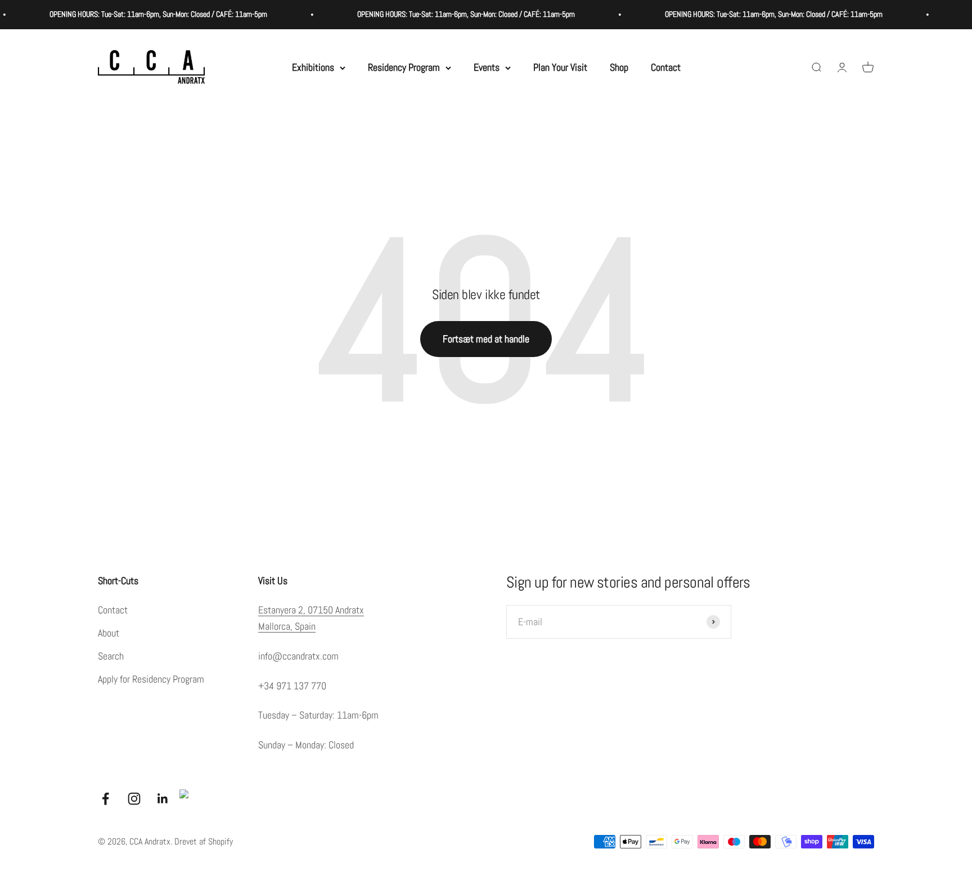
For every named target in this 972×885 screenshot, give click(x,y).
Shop (619, 67)
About (108, 632)
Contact (666, 67)
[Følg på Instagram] (134, 798)
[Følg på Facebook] (105, 798)
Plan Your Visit (560, 67)
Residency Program (404, 67)
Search (111, 655)
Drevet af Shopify (203, 841)
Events (487, 67)
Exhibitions (313, 67)
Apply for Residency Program (151, 678)
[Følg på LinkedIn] (162, 798)
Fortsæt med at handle (486, 338)
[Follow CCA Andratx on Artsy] (188, 798)
